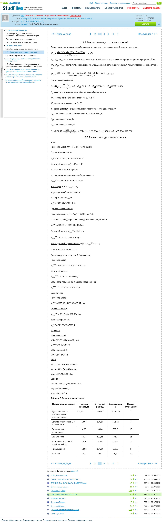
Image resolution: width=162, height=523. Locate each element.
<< (52, 34)
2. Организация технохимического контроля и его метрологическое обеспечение (24, 76)
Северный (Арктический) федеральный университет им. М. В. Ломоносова (56, 18)
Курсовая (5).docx (58, 491)
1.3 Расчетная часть (14, 46)
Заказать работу (151, 8)
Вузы (64, 8)
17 (131, 483)
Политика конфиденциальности (80, 520)
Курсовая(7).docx (58, 502)
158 (130, 510)
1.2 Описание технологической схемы (21, 42)
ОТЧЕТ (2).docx (57, 513)
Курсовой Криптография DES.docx (65, 510)
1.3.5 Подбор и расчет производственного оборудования (23, 60)
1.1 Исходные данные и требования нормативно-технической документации (22, 35)
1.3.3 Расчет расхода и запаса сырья (21, 55)
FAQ (91, 3)
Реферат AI (133, 8)
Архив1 (24, 24)
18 (131, 513)
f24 (22, 15)
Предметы (76, 8)
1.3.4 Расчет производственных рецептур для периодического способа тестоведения (24, 65)
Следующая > (145, 34)
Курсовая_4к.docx (58, 498)
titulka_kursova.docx (59, 475)
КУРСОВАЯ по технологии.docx (64, 494)
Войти (5, 3)
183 (130, 491)
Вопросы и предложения (120, 3)
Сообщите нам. (75, 15)
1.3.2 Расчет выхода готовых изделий (21, 52)
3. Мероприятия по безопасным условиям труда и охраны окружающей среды (23, 81)
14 (131, 475)
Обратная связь (101, 3)
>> (155, 34)
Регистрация (14, 3)
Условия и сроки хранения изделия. (20, 39)
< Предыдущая (63, 34)
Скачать (145, 24)
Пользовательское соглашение (55, 520)
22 (131, 498)
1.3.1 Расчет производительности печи (22, 49)
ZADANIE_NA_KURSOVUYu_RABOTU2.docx (69, 483)
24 (131, 487)
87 (131, 494)
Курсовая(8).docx (58, 506)
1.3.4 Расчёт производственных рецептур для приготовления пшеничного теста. (23, 70)
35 (131, 506)
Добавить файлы (114, 8)
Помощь (5, 520)
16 (131, 479)
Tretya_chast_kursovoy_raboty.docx (65, 479)
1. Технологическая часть (16, 30)
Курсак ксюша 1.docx (59, 487)
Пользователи (92, 8)
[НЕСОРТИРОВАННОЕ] (32, 21)
